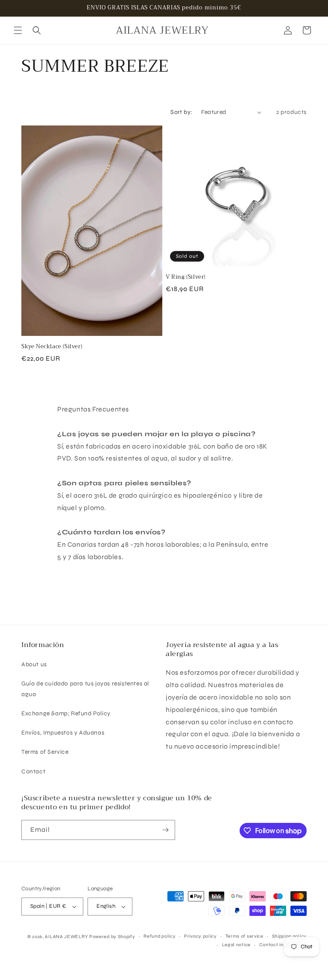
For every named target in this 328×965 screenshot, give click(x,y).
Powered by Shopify (112, 936)
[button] (18, 30)
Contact (33, 771)
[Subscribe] (165, 830)
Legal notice (236, 945)
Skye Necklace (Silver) (51, 346)
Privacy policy (200, 936)
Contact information (283, 945)
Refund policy (160, 936)
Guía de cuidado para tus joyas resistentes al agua (85, 689)
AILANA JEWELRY (66, 936)
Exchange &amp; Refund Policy (66, 713)
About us (34, 664)
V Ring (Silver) (185, 277)
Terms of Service (45, 751)
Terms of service (245, 936)
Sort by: (181, 112)
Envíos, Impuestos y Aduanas (62, 732)
